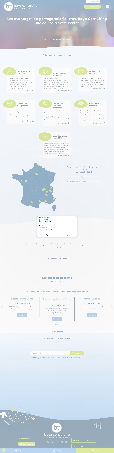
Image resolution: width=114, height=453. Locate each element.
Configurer (47, 235)
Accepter (67, 235)
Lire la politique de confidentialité (46, 229)
